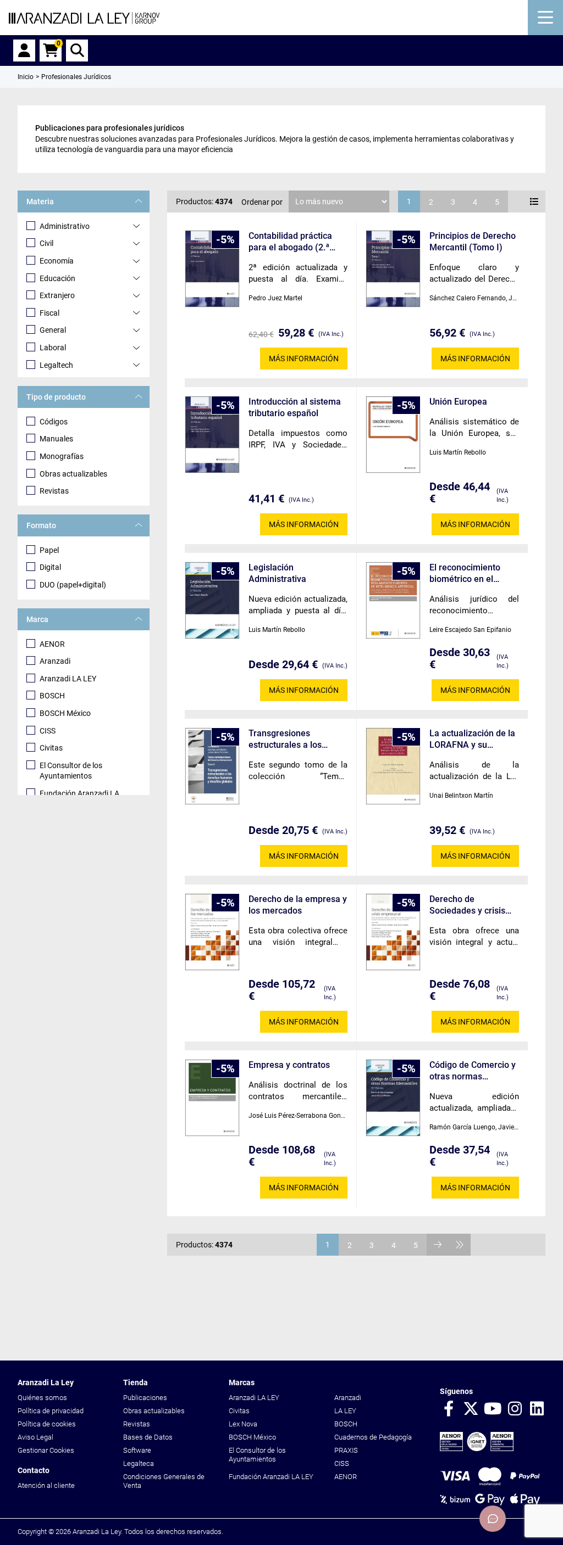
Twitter (470, 1409)
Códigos (54, 421)
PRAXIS (346, 1450)
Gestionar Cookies (46, 1450)
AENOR (52, 644)
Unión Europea (458, 401)
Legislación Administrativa (277, 573)
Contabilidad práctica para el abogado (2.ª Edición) (290, 242)
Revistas (54, 490)
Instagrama (514, 1409)
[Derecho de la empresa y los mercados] (212, 932)
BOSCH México (65, 713)
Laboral (53, 347)
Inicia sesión (24, 50)
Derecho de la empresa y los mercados (298, 905)
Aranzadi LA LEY (68, 678)
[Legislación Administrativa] (212, 600)
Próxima (438, 1245)
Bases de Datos (148, 1437)
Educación (57, 278)
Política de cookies (47, 1424)
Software (137, 1450)
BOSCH (52, 695)
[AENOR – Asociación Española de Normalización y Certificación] (477, 1449)
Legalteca (138, 1463)
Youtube (492, 1409)
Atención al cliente (46, 1485)
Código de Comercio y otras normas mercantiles (472, 1071)
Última (460, 1245)
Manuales (56, 438)
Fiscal (49, 313)
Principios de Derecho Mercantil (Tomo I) (472, 242)
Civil (46, 243)
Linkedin (536, 1409)
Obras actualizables (73, 473)
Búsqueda (77, 50)
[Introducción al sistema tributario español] (212, 434)
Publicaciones (145, 1397)
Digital (50, 567)
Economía (57, 260)
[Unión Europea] (393, 434)
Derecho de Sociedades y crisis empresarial (467, 905)
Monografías (62, 456)
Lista (534, 201)
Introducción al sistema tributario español (295, 407)
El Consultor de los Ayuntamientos (71, 771)
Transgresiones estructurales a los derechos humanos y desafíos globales (290, 739)
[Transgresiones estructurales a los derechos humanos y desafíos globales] (212, 766)
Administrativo (65, 226)
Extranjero (57, 295)
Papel (49, 550)
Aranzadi (55, 661)
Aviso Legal (35, 1437)
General (53, 330)
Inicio (26, 77)
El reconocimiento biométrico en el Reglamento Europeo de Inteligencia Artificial (470, 573)
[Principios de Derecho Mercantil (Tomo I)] (393, 268)
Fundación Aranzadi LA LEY (271, 1477)
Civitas (51, 747)
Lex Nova (243, 1424)
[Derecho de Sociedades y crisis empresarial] (393, 932)
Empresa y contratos (289, 1065)
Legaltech (56, 365)
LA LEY (345, 1411)
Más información (304, 358)
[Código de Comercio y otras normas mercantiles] (393, 1098)
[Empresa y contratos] (212, 1098)
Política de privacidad (51, 1411)
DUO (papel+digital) (73, 584)
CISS (48, 730)
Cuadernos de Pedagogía (373, 1437)
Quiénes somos (42, 1397)
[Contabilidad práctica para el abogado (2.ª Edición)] (212, 268)
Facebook (448, 1409)
